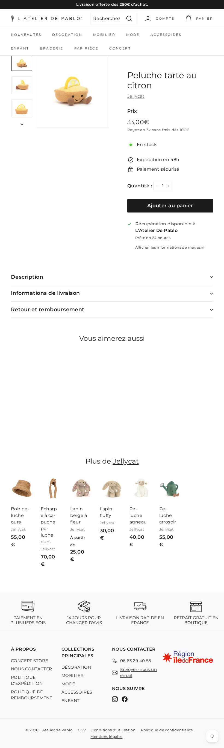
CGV (82, 730)
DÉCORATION (67, 35)
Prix (132, 111)
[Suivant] (22, 122)
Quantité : (139, 185)
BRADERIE (51, 48)
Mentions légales (106, 736)
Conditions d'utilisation (114, 730)
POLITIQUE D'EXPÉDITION (27, 680)
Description (27, 277)
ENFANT (20, 48)
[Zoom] (73, 91)
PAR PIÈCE (86, 48)
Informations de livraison (45, 293)
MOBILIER (104, 35)
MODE (133, 35)
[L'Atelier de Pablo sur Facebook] (125, 699)
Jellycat (136, 96)
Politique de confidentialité (167, 730)
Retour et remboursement (47, 309)
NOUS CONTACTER (31, 668)
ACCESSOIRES (166, 35)
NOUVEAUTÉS (26, 35)
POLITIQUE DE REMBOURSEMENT (31, 695)
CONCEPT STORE (29, 660)
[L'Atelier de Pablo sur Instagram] (115, 699)
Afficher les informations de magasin (169, 247)
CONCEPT (120, 48)
